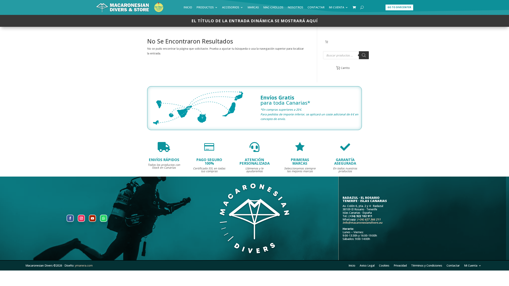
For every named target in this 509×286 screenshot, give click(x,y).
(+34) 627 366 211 (369, 219)
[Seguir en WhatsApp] (103, 218)
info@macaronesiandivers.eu (362, 222)
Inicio (188, 8)
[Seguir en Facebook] (70, 218)
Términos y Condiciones (426, 265)
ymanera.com (84, 265)
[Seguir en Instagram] (81, 218)
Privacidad (400, 265)
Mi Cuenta (336, 8)
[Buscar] (364, 55)
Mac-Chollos (273, 8)
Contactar (316, 8)
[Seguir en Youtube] (92, 218)
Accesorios (230, 8)
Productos (205, 8)
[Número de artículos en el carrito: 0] (326, 41)
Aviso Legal (367, 265)
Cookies (384, 265)
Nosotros (295, 8)
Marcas (253, 8)
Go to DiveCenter (399, 7)
